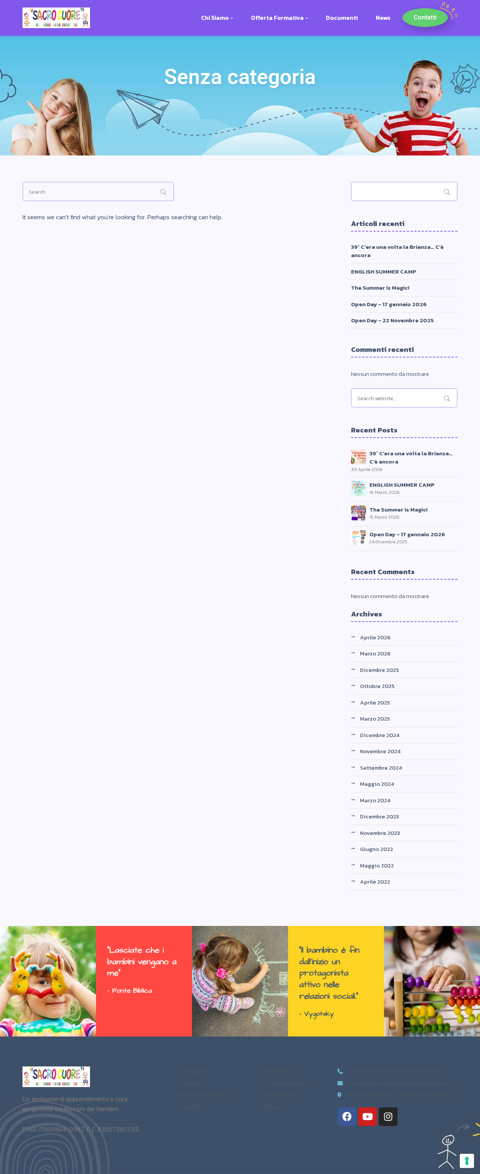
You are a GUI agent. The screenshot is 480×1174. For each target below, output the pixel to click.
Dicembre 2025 (379, 670)
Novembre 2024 (380, 751)
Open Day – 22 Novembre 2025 (392, 320)
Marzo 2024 (375, 800)
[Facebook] (347, 1116)
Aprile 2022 (375, 881)
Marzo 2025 (375, 718)
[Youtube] (367, 1116)
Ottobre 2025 (377, 686)
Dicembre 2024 (379, 735)
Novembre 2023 (380, 833)
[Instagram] (388, 1116)
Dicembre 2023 (379, 816)
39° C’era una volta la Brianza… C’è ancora (397, 251)
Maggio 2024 (377, 783)
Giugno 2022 (376, 849)
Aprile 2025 (375, 702)
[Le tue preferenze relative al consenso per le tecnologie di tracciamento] (467, 1161)
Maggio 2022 (377, 865)
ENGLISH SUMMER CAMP (383, 271)
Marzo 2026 (375, 653)
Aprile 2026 (375, 637)
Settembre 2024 (381, 767)
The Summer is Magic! (380, 287)
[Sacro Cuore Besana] (56, 17)
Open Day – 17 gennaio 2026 (389, 304)
